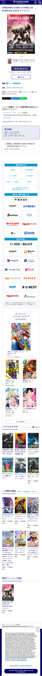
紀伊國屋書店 (29, 170)
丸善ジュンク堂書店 (12, 182)
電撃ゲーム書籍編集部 (13, 83)
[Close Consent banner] (38, 629)
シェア (15, 98)
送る (24, 98)
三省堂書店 (29, 176)
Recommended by (27, 427)
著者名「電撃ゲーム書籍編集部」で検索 (24, 491)
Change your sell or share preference (16, 660)
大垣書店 (12, 170)
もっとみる (20, 421)
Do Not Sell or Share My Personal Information (21, 656)
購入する (21, 77)
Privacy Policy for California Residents (21, 665)
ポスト (7, 98)
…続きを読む (6, 117)
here (13, 642)
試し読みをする (22, 69)
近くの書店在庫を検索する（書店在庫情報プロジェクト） (21, 188)
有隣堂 (29, 182)
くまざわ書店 (12, 176)
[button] (36, 62)
